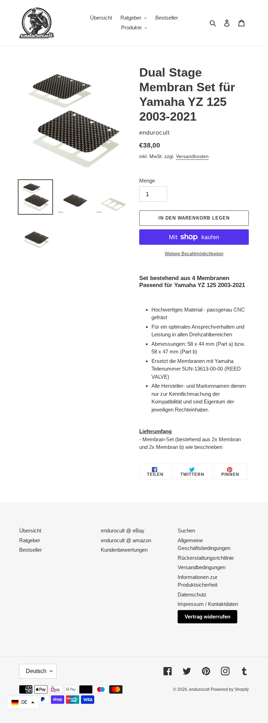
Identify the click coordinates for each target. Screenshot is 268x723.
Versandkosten (192, 156)
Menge (147, 181)
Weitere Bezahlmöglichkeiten (194, 253)
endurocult (199, 689)
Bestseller (30, 550)
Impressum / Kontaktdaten (208, 604)
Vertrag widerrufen (207, 617)
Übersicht (30, 531)
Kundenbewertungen (124, 550)
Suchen (186, 531)
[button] (23, 702)
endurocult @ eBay (122, 531)
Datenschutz (192, 594)
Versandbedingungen (201, 567)
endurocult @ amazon (126, 540)
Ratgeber (29, 540)
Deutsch (36, 671)
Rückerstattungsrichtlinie (206, 558)
